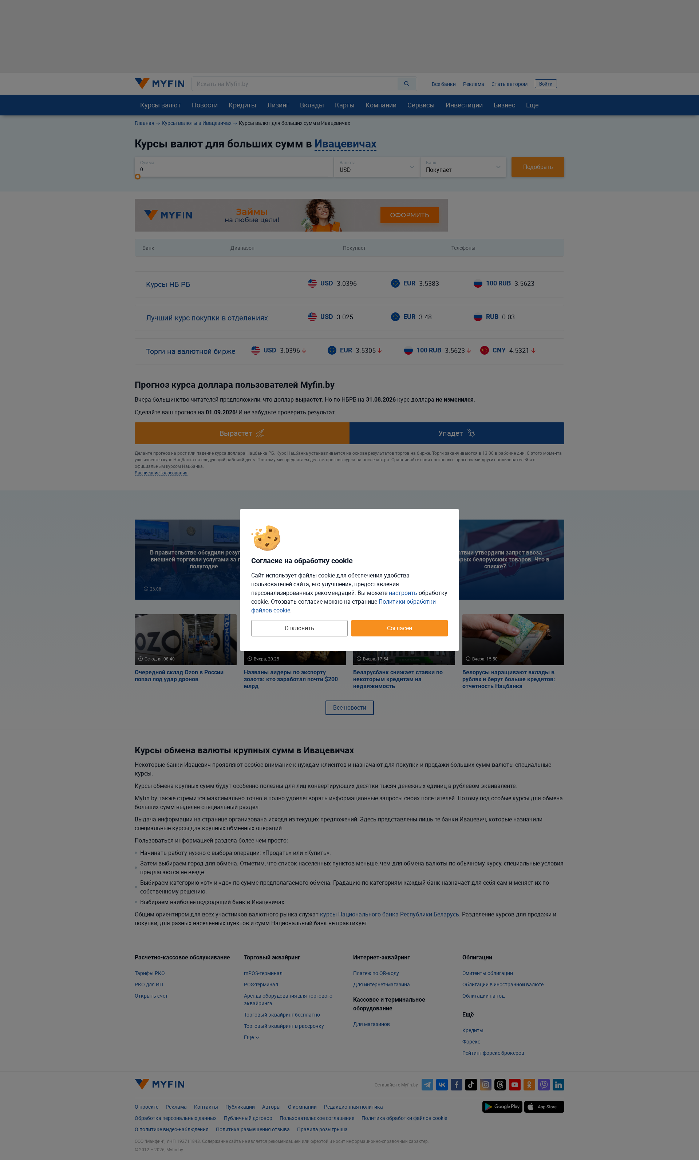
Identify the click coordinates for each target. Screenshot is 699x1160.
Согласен (399, 628)
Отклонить (299, 628)
